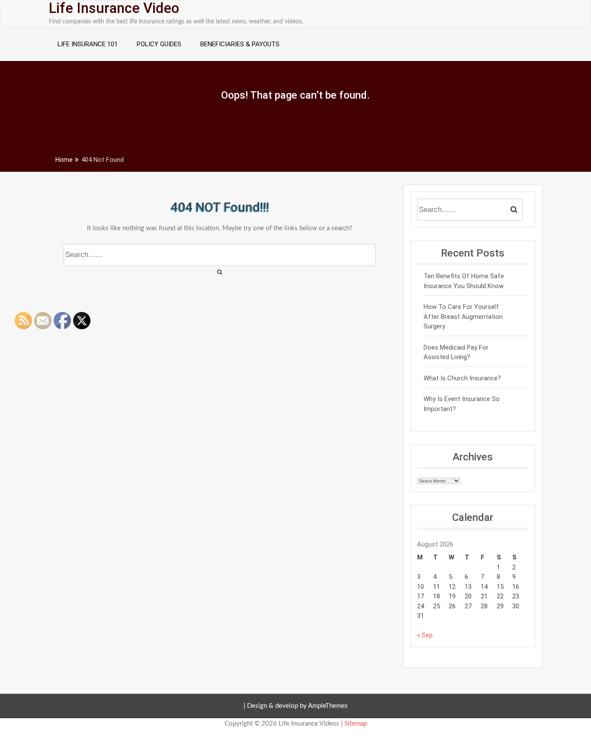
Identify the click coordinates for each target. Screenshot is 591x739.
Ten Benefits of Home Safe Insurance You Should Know (464, 281)
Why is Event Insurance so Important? (462, 404)
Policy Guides (159, 44)
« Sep (425, 635)
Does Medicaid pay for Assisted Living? (456, 352)
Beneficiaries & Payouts (239, 44)
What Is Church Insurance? (462, 378)
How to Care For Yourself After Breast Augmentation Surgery (463, 316)
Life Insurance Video (114, 8)
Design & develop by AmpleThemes (297, 706)
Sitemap (355, 723)
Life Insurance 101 (88, 44)
